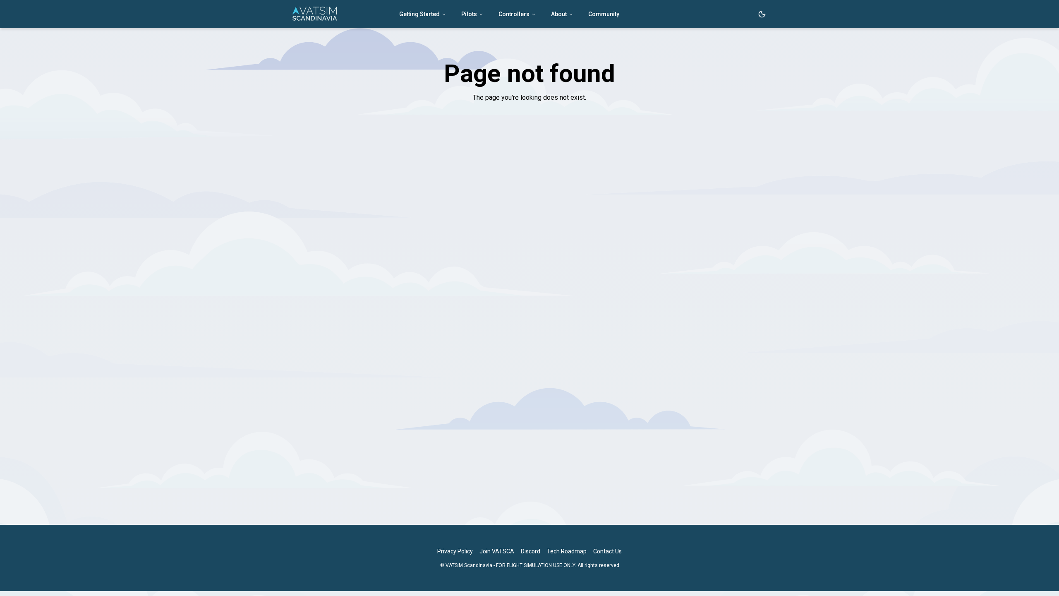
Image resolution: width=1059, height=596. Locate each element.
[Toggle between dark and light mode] (762, 14)
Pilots (469, 14)
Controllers (514, 14)
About (559, 14)
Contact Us (607, 551)
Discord (530, 551)
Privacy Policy (455, 551)
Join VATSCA (496, 551)
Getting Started (419, 14)
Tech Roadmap (567, 551)
